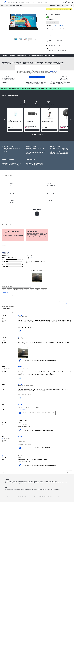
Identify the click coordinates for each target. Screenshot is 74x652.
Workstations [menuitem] (21, 2)
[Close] (58, 66)
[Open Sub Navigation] (2, 2)
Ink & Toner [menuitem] (39, 2)
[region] (37, 72)
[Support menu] (66, 2)
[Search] (63, 2)
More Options (33, 77)
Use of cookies (40, 73)
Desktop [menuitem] (15, 2)
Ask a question (57, 12)
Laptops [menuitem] (10, 2)
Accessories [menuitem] (46, 2)
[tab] (23, 102)
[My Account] (69, 2)
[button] (59, 9)
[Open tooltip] (59, 45)
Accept (41, 77)
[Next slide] (35, 39)
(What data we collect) (52, 71)
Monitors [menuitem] (28, 2)
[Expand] (23, 22)
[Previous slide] (11, 39)
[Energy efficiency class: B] (47, 17)
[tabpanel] (37, 122)
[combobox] (69, 6)
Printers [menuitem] (33, 2)
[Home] (5, 2)
